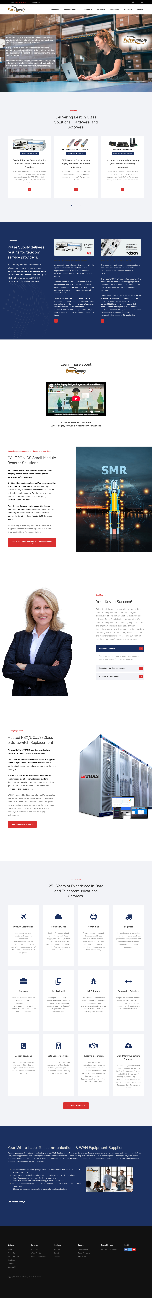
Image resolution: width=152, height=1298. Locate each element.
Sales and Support (20, 2)
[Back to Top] (145, 1291)
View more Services (75, 1105)
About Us (34, 1249)
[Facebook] (133, 2)
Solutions (86, 9)
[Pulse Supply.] (16, 9)
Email (56, 1253)
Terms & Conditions (109, 1249)
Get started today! (16, 1201)
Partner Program (84, 1256)
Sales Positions (84, 1253)
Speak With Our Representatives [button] (112, 668)
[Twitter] (137, 2)
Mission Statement (38, 1256)
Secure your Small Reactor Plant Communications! (31, 541)
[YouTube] (142, 2)
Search (140, 9)
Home (10, 1249)
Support (57, 1256)
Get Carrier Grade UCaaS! (21, 824)
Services (100, 9)
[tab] (120, 648)
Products (54, 9)
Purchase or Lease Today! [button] (109, 676)
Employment (83, 1249)
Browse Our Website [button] (107, 648)
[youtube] (134, 1249)
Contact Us (12, 1267)
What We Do (36, 1253)
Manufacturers (70, 9)
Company (114, 9)
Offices (57, 1249)
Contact (127, 9)
